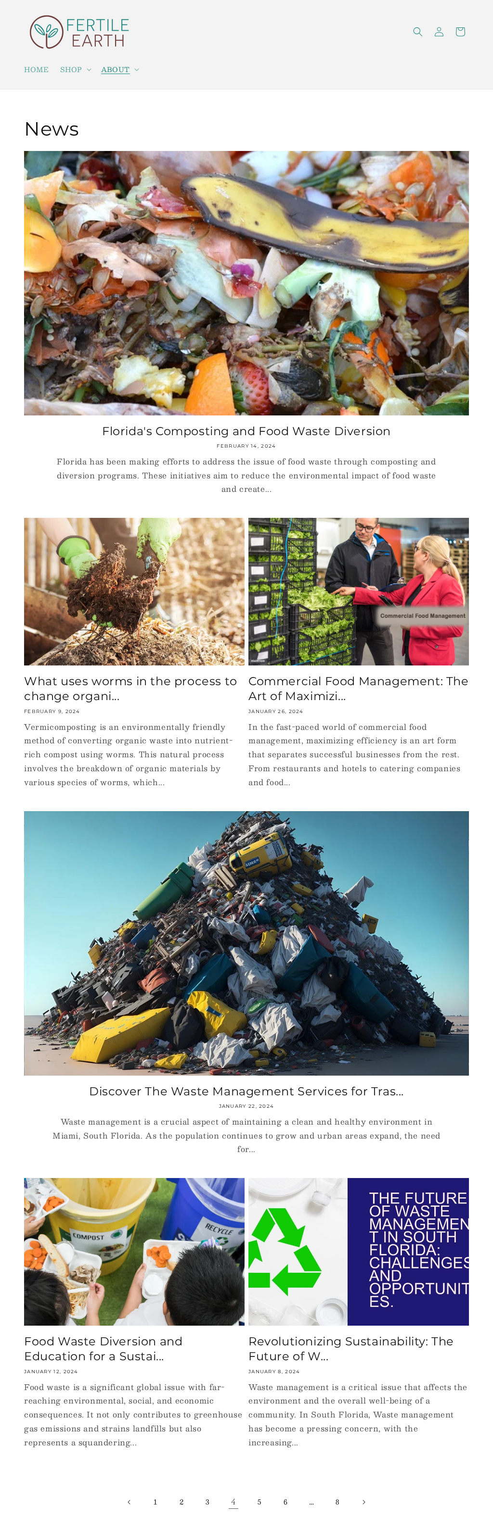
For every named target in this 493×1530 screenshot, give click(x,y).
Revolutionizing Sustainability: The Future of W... (351, 1348)
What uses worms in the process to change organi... (130, 688)
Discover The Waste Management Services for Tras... (246, 1091)
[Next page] (363, 1502)
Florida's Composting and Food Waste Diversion (246, 431)
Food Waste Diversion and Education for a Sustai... (103, 1348)
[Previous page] (129, 1502)
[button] (74, 69)
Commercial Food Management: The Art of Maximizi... (358, 688)
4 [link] (233, 1501)
